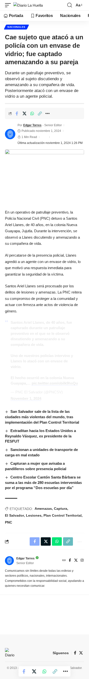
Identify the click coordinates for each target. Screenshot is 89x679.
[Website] (64, 560)
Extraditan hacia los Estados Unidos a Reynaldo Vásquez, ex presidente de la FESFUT (40, 436)
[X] (76, 560)
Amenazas (43, 508)
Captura (60, 508)
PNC (8, 522)
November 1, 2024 (26, 398)
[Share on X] (24, 113)
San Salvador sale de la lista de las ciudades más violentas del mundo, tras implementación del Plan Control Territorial (42, 416)
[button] (9, 5)
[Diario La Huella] (28, 5)
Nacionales (16, 27)
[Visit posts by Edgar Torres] (10, 134)
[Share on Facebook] (16, 113)
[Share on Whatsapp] (32, 113)
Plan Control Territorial (63, 515)
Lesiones (34, 515)
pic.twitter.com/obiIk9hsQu (55, 383)
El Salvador (14, 515)
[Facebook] (69, 560)
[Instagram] (82, 560)
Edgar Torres (32, 125)
